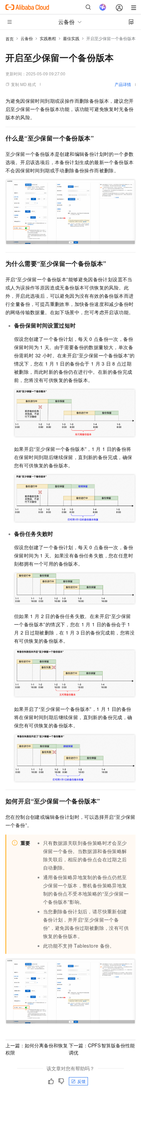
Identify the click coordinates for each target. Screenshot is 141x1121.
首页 (9, 38)
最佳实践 (71, 38)
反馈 (81, 1081)
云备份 (27, 38)
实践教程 (48, 38)
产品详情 (123, 84)
